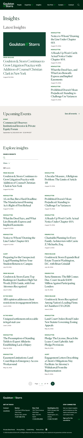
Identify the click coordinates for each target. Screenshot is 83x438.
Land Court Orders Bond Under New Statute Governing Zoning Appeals (62, 322)
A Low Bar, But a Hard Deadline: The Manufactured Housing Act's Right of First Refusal (20, 202)
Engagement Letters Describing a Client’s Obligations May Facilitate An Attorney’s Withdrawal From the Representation (61, 364)
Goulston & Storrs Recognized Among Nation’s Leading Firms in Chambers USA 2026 (61, 302)
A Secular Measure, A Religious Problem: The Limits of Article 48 (61, 179)
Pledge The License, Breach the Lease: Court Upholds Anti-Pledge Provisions (61, 341)
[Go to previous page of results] (30, 384)
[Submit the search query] (4, 158)
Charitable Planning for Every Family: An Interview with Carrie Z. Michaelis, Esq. (61, 241)
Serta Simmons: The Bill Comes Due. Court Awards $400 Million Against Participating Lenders (61, 281)
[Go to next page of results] (53, 384)
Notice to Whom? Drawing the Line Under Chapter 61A (19, 239)
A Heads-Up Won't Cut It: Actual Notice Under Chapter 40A (62, 220)
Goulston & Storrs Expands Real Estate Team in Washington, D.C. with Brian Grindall (62, 260)
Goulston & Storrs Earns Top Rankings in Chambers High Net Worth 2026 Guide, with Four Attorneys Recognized (20, 281)
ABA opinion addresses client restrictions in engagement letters (20, 301)
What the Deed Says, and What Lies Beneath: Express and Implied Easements (19, 221)
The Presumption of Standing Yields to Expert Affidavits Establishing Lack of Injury (19, 341)
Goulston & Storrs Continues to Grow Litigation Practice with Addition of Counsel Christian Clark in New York (20, 181)
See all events (71, 113)
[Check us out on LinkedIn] (46, 430)
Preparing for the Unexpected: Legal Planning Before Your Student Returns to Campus (19, 260)
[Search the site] (78, 5)
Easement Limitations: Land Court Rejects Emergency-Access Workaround (20, 361)
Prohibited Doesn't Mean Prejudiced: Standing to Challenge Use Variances (58, 202)
